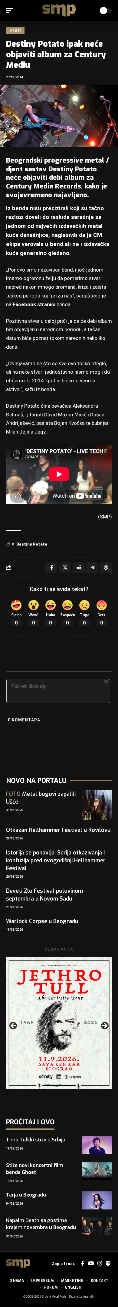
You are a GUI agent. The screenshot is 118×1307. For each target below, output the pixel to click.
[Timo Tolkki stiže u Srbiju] (97, 1145)
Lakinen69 (86, 1297)
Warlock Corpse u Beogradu (42, 921)
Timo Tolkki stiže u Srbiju (35, 1140)
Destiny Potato (31, 544)
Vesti (15, 30)
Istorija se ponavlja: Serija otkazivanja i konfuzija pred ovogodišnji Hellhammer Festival (56, 860)
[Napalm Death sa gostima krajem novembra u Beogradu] (97, 1226)
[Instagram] (99, 1263)
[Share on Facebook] (51, 567)
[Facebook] (83, 1263)
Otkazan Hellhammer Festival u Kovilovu (58, 830)
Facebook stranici (34, 304)
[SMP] (59, 10)
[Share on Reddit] (79, 567)
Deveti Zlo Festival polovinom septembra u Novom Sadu (44, 894)
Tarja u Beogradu (26, 1195)
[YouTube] (91, 1263)
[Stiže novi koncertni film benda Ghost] (97, 1171)
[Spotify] (108, 1263)
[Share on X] (65, 567)
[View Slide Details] (59, 1023)
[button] (11, 10)
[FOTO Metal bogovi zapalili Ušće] (97, 805)
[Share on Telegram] (92, 567)
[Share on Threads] (106, 567)
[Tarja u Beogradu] (97, 1200)
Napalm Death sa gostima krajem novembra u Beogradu (41, 1224)
